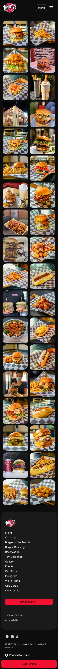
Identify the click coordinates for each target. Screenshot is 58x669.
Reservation (12, 551)
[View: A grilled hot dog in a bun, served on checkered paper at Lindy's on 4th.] (42, 276)
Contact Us (12, 590)
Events (9, 566)
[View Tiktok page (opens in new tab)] (17, 637)
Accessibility (11, 620)
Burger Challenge (15, 547)
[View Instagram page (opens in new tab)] (12, 637)
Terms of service (14, 615)
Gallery (9, 561)
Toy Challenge (14, 556)
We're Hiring (12, 580)
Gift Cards (11, 585)
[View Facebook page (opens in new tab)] (7, 637)
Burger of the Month (17, 542)
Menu (41, 7)
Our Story (11, 571)
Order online (29, 663)
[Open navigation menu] (51, 7)
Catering (10, 537)
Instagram (11, 576)
